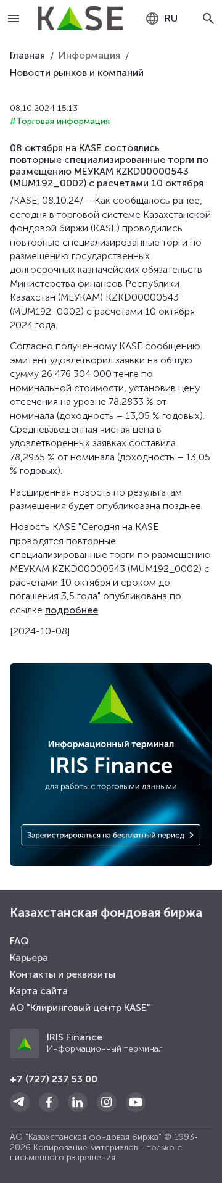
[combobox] (161, 18)
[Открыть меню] (14, 18)
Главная (27, 55)
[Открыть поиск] (209, 18)
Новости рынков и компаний (77, 72)
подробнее (71, 610)
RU (171, 18)
